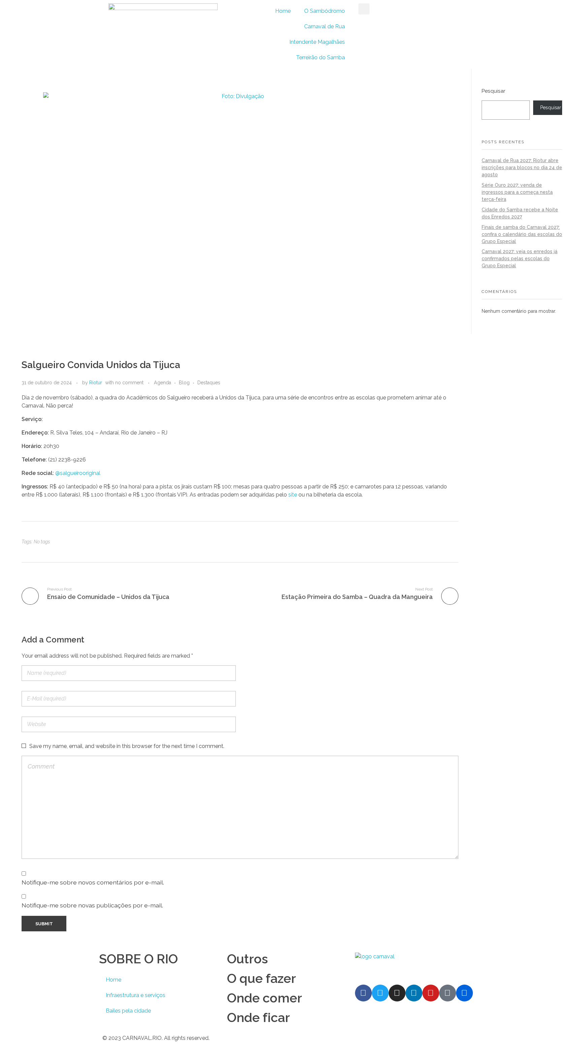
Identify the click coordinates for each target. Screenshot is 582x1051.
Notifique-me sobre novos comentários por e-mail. (93, 882)
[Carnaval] (409, 965)
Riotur (95, 382)
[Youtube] (430, 993)
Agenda (162, 382)
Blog (184, 382)
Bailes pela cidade (128, 1011)
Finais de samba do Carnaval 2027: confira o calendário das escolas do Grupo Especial (522, 234)
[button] (363, 8)
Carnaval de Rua (324, 26)
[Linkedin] (414, 993)
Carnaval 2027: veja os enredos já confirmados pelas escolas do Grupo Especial (519, 258)
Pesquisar (493, 91)
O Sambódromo (324, 11)
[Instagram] (397, 993)
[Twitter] (380, 993)
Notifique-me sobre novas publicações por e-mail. (92, 905)
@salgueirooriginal (77, 473)
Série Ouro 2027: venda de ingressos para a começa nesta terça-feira (517, 192)
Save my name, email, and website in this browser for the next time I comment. (126, 746)
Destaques (208, 382)
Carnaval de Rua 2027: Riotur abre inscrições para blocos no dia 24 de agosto (522, 167)
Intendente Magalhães (317, 42)
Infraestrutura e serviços (135, 995)
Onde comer (264, 997)
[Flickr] (464, 993)
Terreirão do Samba (320, 57)
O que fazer (261, 978)
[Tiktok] (447, 993)
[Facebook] (363, 993)
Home (283, 11)
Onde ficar (258, 1017)
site (292, 494)
